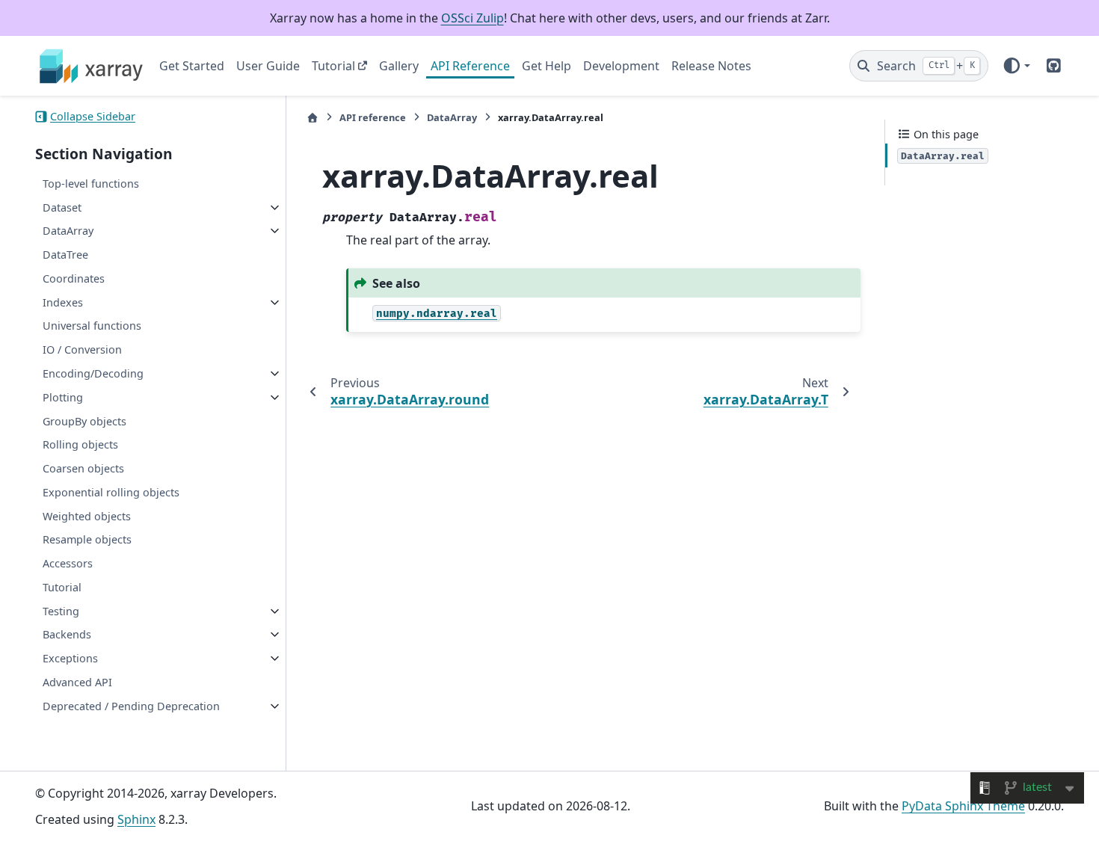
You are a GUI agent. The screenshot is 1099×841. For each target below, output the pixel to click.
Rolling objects (80, 444)
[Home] (312, 118)
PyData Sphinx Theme (963, 806)
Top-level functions (91, 183)
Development (621, 66)
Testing (61, 611)
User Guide (268, 66)
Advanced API (77, 682)
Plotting (63, 397)
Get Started (191, 66)
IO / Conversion (82, 349)
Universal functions (92, 325)
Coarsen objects (83, 468)
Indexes (63, 302)
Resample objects (87, 539)
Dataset (62, 207)
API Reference (470, 66)
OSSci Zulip (472, 18)
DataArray (68, 231)
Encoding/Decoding (93, 373)
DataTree (65, 254)
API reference (372, 117)
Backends (67, 634)
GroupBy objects (84, 421)
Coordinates (74, 278)
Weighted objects (87, 516)
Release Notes (711, 66)
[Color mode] (1016, 65)
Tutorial (333, 66)
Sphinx (136, 819)
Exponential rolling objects (111, 492)
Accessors (68, 563)
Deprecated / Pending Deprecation (131, 706)
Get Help (546, 66)
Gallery (399, 66)
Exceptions (70, 658)
